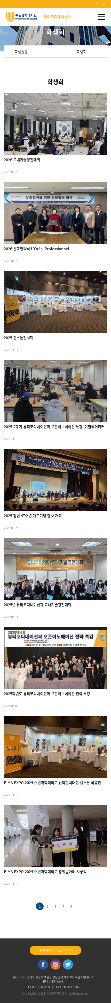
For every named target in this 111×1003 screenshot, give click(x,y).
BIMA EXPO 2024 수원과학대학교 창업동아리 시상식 (45, 871)
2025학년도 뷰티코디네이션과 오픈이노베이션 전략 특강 (47, 693)
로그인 (100, 3)
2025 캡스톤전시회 (18, 337)
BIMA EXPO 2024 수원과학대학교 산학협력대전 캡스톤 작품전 (52, 782)
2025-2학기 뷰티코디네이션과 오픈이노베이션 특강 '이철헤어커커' (55, 426)
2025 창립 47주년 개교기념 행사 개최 (33, 515)
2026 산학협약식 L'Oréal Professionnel (36, 248)
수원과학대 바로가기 (54, 950)
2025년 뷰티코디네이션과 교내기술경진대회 (37, 604)
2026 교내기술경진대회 (22, 159)
